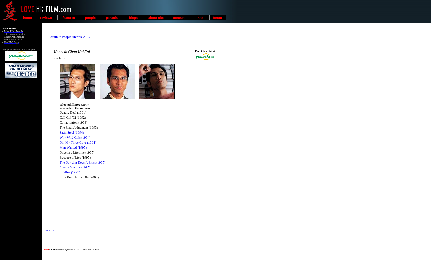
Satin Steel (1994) (72, 132)
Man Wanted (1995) (73, 147)
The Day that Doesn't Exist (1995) (82, 162)
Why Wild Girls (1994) (75, 137)
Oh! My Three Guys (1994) (78, 142)
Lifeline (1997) (70, 172)
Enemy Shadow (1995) (75, 167)
